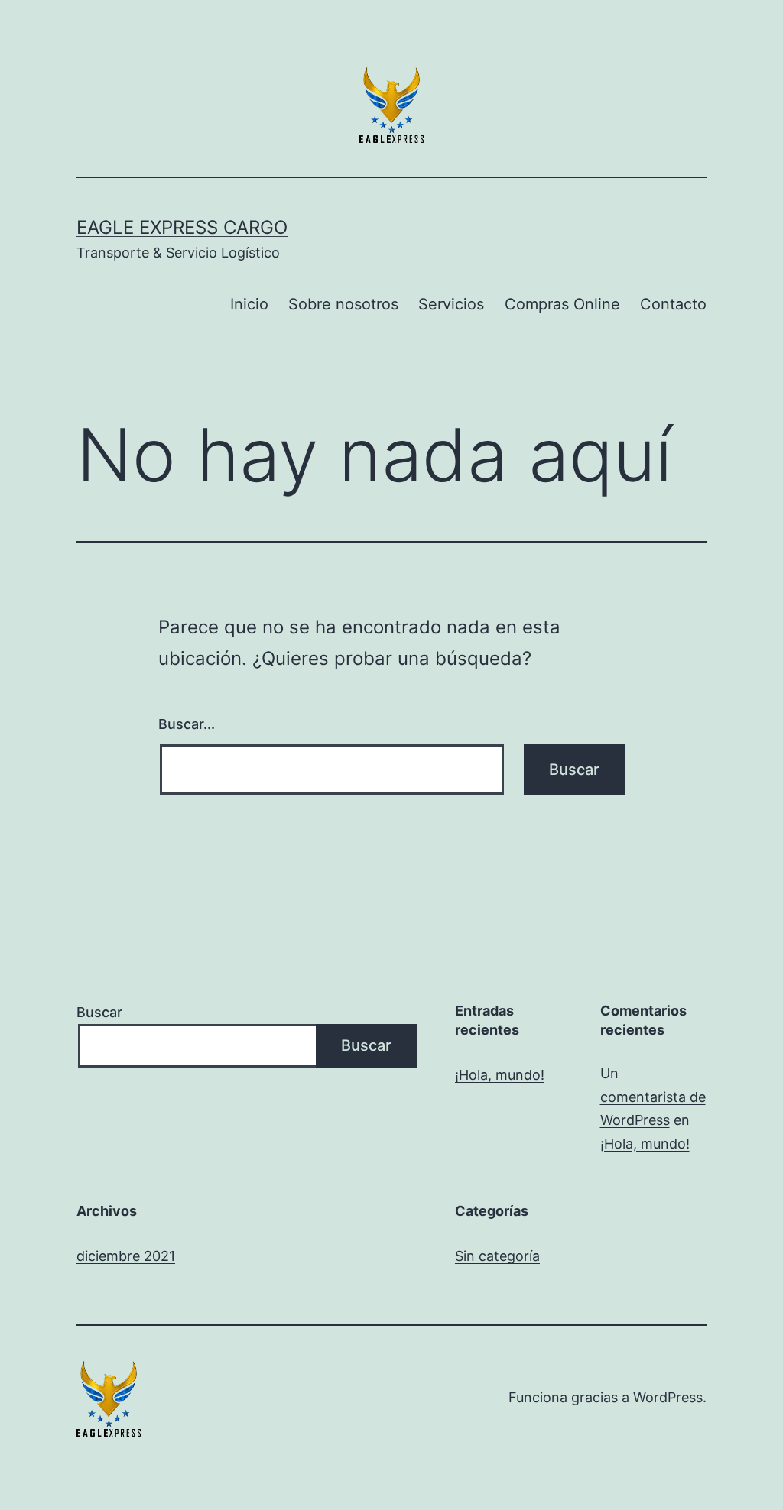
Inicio (249, 304)
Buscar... (186, 724)
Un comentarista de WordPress (653, 1096)
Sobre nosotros (343, 304)
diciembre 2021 (125, 1256)
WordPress (668, 1397)
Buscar (99, 1012)
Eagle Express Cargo (182, 227)
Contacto (673, 304)
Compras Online (562, 304)
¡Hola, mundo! (499, 1075)
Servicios (451, 304)
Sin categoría (497, 1256)
